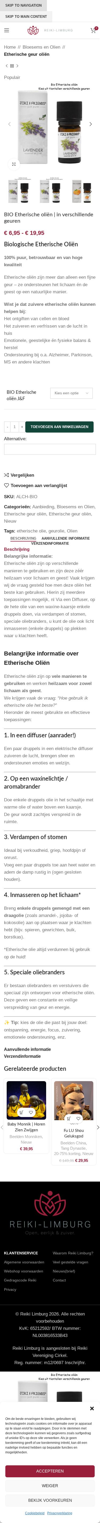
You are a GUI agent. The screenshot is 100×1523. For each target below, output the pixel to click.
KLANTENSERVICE (21, 1253)
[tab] (23, 538)
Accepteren (50, 1471)
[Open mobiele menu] (6, 30)
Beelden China (73, 1143)
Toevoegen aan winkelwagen (59, 427)
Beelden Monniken (26, 1137)
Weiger (50, 1485)
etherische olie (31, 531)
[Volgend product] (17, 66)
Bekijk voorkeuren (50, 1500)
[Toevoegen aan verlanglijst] (31, 1112)
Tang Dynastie (73, 1148)
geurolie (56, 531)
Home (10, 47)
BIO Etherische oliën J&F (21, 395)
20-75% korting (67, 1154)
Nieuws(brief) (64, 1271)
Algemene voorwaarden (24, 1262)
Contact (59, 1280)
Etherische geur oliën (26, 54)
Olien (72, 531)
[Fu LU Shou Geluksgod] (74, 1100)
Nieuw (10, 521)
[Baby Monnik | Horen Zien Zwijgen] (26, 1100)
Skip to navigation (23, 5)
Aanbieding (43, 506)
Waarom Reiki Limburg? (73, 1253)
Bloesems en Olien (41, 47)
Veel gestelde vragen (70, 1262)
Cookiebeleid (35, 1513)
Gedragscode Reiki (20, 1280)
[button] (92, 1408)
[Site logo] (50, 29)
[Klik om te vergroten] (14, 164)
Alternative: (15, 438)
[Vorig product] (6, 66)
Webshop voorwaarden (23, 1271)
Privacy (10, 1289)
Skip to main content (26, 17)
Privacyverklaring (59, 1513)
